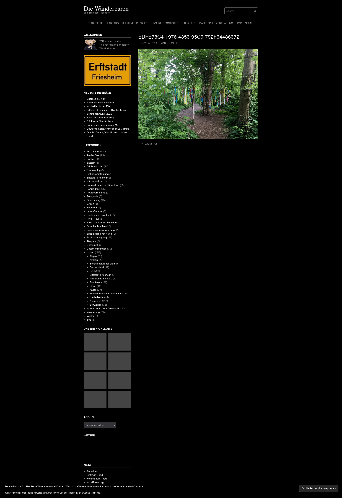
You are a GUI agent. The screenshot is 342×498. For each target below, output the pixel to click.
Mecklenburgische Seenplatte (106, 293)
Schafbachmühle (96, 226)
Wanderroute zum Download (103, 308)
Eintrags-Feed (95, 474)
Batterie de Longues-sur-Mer (103, 125)
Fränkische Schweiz (101, 278)
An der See (93, 155)
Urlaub (90, 252)
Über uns (188, 23)
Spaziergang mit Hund (99, 233)
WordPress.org (95, 482)
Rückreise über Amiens (100, 121)
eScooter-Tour (95, 181)
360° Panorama (96, 151)
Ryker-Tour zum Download (102, 222)
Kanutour (92, 207)
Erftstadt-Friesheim (97, 177)
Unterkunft (93, 244)
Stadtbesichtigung (97, 237)
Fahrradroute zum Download (103, 185)
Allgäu (93, 256)
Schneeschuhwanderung (101, 230)
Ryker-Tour (93, 218)
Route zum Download (99, 215)
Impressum (244, 23)
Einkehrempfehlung (98, 173)
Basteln (91, 162)
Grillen (90, 203)
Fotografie (92, 196)
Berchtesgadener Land (103, 263)
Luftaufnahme (94, 211)
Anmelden (92, 471)
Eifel (92, 271)
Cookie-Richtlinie (91, 493)
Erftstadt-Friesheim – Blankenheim (106, 110)
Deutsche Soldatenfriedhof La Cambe (108, 128)
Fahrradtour (93, 188)
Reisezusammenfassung (101, 117)
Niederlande (96, 297)
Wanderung (93, 312)
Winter (90, 315)
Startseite (95, 23)
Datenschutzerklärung (216, 23)
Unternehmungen (97, 248)
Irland (93, 286)
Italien (93, 289)
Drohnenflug (94, 170)
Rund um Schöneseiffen (100, 102)
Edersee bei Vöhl (96, 98)
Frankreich (96, 282)
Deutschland (97, 267)
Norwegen (95, 301)
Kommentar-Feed (97, 478)
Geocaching (93, 200)
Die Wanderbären (106, 8)
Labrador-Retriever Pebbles (127, 23)
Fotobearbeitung (96, 192)
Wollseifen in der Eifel (99, 106)
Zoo (89, 319)
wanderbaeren (170, 43)
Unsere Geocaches (165, 23)
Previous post (150, 144)
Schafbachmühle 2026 (99, 113)
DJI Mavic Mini (95, 166)
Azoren (94, 259)
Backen (91, 159)
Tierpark (91, 241)
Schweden (96, 304)
